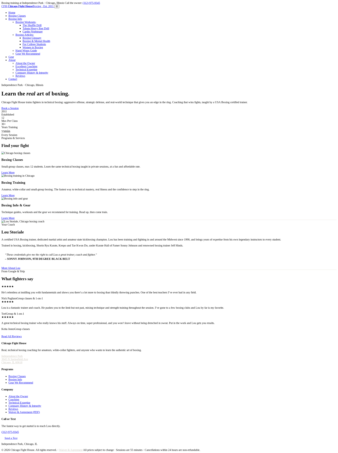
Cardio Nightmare (33, 31)
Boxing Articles (24, 34)
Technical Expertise (26, 69)
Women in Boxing (33, 47)
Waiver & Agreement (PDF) (24, 412)
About (11, 60)
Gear (11, 56)
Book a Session (10, 108)
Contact (12, 79)
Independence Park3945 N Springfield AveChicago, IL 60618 (14, 359)
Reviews (20, 75)
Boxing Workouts (25, 22)
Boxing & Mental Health (36, 41)
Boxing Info (15, 18)
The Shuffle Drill (32, 25)
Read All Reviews (11, 336)
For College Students (34, 44)
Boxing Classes (17, 15)
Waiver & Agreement (71, 449)
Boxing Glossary (32, 37)
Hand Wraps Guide (26, 50)
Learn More (8, 172)
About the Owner (25, 63)
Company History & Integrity (31, 72)
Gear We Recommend (27, 53)
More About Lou (10, 267)
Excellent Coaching (26, 66)
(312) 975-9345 (91, 2)
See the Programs (29, 108)
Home (11, 12)
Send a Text (11, 437)
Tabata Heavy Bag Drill (36, 28)
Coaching (13, 399)
